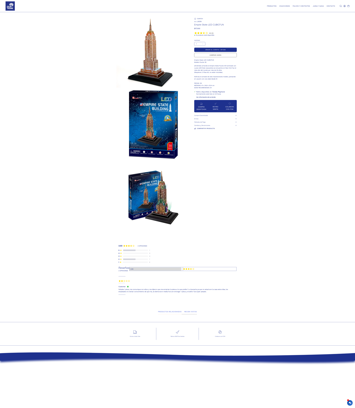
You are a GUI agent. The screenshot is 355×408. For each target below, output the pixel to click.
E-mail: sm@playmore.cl (188, 389)
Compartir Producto (206, 128)
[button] (341, 6)
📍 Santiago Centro (186, 379)
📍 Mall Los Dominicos (187, 373)
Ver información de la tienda (206, 97)
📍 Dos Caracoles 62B (187, 386)
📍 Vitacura (183, 376)
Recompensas (153, 389)
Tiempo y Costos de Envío (158, 373)
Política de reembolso (156, 379)
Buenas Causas (154, 386)
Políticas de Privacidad (156, 382)
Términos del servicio (156, 376)
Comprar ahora (215, 55)
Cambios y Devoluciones (202, 125)
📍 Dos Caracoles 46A (187, 382)
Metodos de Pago (200, 122)
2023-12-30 (122, 283)
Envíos (196, 119)
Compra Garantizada (201, 115)
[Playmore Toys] (10, 6)
